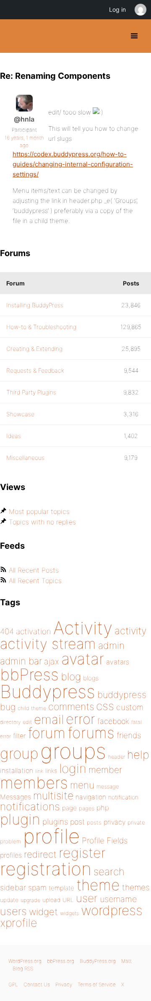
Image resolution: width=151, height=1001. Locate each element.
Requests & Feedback (35, 370)
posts (94, 822)
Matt (126, 961)
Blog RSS (23, 968)
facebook (113, 721)
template (61, 888)
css (105, 706)
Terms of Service (97, 984)
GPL (13, 984)
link (39, 771)
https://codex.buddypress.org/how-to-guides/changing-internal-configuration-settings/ (73, 164)
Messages (15, 797)
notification (123, 797)
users (13, 911)
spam (37, 887)
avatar (82, 658)
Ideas (13, 435)
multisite (53, 795)
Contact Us (36, 984)
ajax (51, 661)
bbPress (29, 674)
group (19, 753)
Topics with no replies (42, 522)
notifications (30, 806)
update (9, 900)
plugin (20, 819)
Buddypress (47, 691)
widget (43, 911)
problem (10, 841)
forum (46, 733)
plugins (55, 822)
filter (19, 736)
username (118, 899)
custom (129, 707)
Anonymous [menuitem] (140, 9)
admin (111, 645)
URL (68, 900)
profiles (11, 855)
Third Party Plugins (31, 392)
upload (51, 900)
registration (45, 868)
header (116, 757)
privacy (114, 822)
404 (7, 631)
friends (129, 735)
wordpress (112, 910)
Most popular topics (39, 511)
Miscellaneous (25, 457)
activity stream (48, 643)
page (69, 808)
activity (130, 631)
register (82, 853)
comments (71, 706)
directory (10, 722)
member (105, 769)
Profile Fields (105, 840)
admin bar (21, 660)
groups (73, 751)
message (107, 786)
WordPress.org (25, 961)
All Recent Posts (34, 570)
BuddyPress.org (13, 36)
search (109, 871)
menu (82, 785)
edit (27, 722)
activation (33, 631)
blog (71, 676)
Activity (82, 627)
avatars (117, 662)
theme (98, 885)
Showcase (20, 414)
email (49, 719)
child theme (32, 708)
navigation (91, 797)
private (136, 822)
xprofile (18, 922)
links (51, 770)
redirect (40, 854)
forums (91, 733)
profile (51, 836)
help (138, 755)
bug (8, 706)
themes (136, 887)
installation (16, 770)
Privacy (63, 984)
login (72, 768)
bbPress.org (60, 961)
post (77, 821)
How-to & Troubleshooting (41, 326)
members (34, 782)
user (87, 898)
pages (86, 808)
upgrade (30, 900)
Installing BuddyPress (34, 305)
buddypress (121, 694)
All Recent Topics (35, 580)
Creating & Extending (34, 348)
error (80, 719)
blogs (91, 678)
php (102, 807)
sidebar (13, 887)
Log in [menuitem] (117, 9)
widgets (69, 913)
